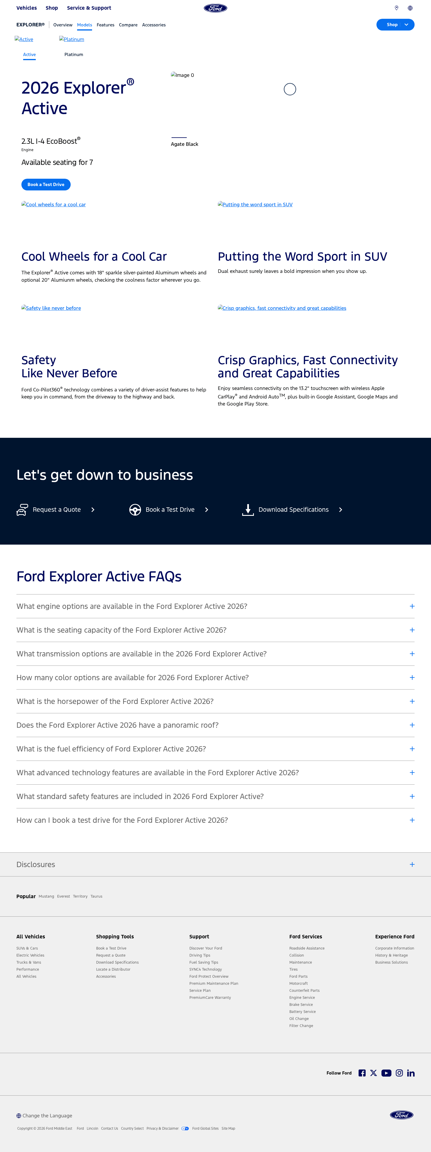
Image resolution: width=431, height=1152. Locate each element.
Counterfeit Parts (304, 990)
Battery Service (302, 1011)
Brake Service (301, 1004)
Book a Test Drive (111, 948)
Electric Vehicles (30, 955)
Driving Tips (199, 955)
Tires (293, 969)
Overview (62, 25)
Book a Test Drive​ (46, 184)
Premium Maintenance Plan (213, 983)
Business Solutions (391, 962)
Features (105, 25)
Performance (27, 969)
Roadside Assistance (307, 948)
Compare (128, 25)
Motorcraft (298, 983)
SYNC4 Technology (205, 969)
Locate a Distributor (113, 969)
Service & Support (89, 8)
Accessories (154, 25)
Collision (296, 955)
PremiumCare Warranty (210, 997)
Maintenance (300, 962)
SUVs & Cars (27, 948)
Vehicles (26, 8)
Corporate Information (394, 948)
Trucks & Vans (28, 962)
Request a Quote (110, 955)
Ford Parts (298, 976)
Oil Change (299, 1018)
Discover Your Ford (205, 948)
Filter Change (301, 1025)
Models (84, 25)
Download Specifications (117, 962)
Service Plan (200, 990)
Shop (52, 8)
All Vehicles (26, 976)
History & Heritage (391, 955)
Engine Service (302, 997)
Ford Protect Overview (208, 976)
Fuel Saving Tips (203, 962)
